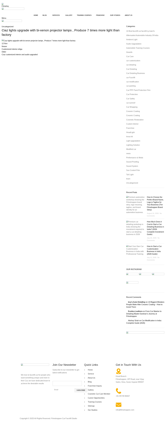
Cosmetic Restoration (135, 120)
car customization (133, 61)
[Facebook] (24, 392)
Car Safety (130, 99)
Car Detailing (131, 69)
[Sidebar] (3, 426)
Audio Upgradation (133, 44)
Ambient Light (131, 39)
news (128, 153)
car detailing (131, 65)
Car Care (130, 56)
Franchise (130, 128)
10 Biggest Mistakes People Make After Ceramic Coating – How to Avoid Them (145, 304)
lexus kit (129, 137)
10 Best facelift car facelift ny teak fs (140, 31)
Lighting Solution (133, 145)
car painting (131, 86)
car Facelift (130, 78)
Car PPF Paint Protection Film (138, 90)
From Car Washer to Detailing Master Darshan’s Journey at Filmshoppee (143, 313)
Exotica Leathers (135, 311)
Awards (129, 52)
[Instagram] (30, 392)
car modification (132, 82)
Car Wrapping (131, 107)
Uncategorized (132, 183)
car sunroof (130, 103)
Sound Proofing (132, 162)
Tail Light (129, 175)
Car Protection (132, 94)
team (128, 179)
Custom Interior (132, 124)
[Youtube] (36, 392)
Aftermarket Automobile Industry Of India (142, 35)
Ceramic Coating (133, 111)
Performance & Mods (134, 158)
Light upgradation (133, 141)
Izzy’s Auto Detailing (136, 302)
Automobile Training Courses (138, 48)
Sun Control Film (133, 170)
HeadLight (130, 132)
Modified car (131, 149)
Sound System (132, 166)
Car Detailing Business (135, 73)
